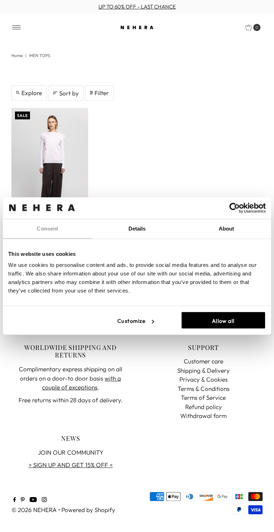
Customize (131, 320)
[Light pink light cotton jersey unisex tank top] (49, 165)
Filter (102, 93)
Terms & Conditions (203, 388)
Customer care (203, 361)
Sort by (69, 93)
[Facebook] (14, 500)
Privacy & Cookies (203, 379)
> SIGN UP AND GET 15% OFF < (71, 465)
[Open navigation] (16, 27)
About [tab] (226, 228)
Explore (31, 93)
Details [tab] (137, 228)
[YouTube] (33, 500)
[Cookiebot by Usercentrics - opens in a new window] (234, 207)
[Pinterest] (23, 500)
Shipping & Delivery (203, 370)
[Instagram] (44, 500)
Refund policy (203, 406)
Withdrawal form (203, 415)
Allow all (223, 320)
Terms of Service (203, 397)
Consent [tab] (47, 228)
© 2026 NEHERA (34, 509)
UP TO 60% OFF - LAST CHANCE (137, 6)
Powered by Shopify (88, 509)
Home (16, 55)
